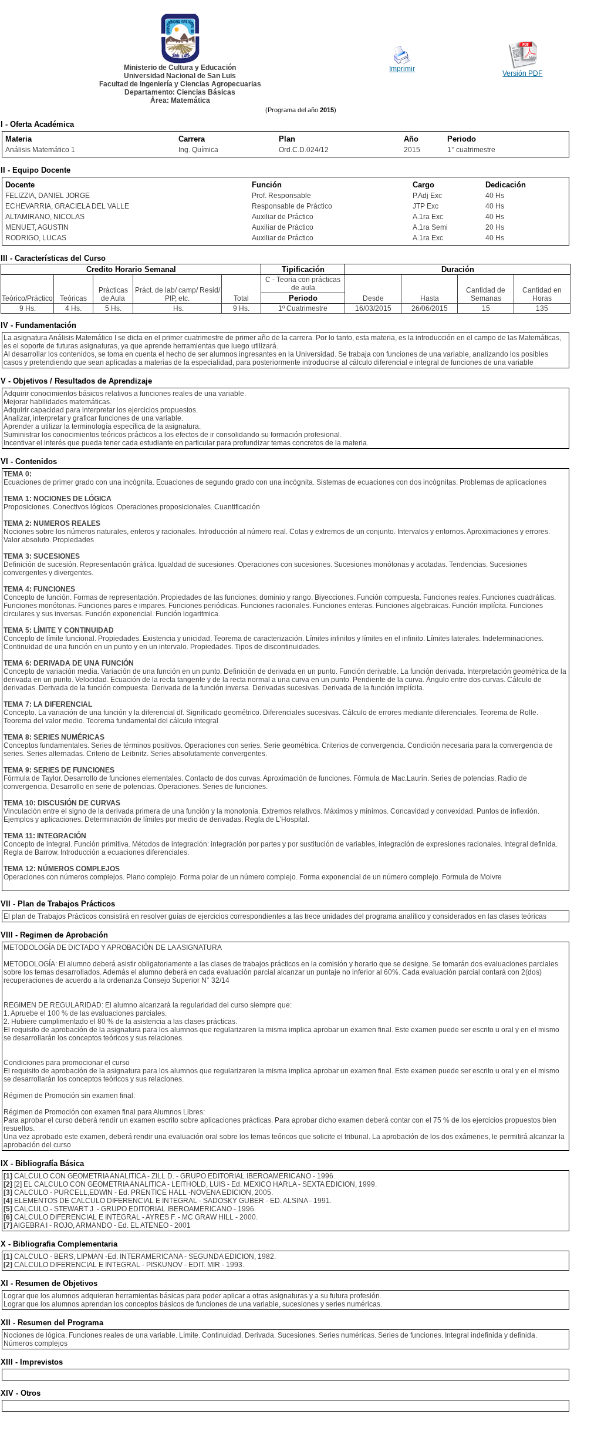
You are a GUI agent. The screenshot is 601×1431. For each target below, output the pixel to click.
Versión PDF (522, 73)
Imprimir (402, 69)
